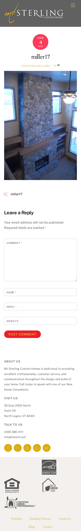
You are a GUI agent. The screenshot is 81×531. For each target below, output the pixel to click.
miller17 (40, 57)
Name (11, 292)
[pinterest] (27, 447)
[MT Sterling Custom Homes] (33, 21)
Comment (14, 242)
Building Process (40, 518)
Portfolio (16, 518)
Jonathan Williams (35, 65)
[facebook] (8, 447)
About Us (65, 518)
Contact (47, 526)
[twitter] (47, 447)
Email (11, 306)
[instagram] (18, 447)
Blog (32, 526)
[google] (37, 447)
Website (12, 321)
